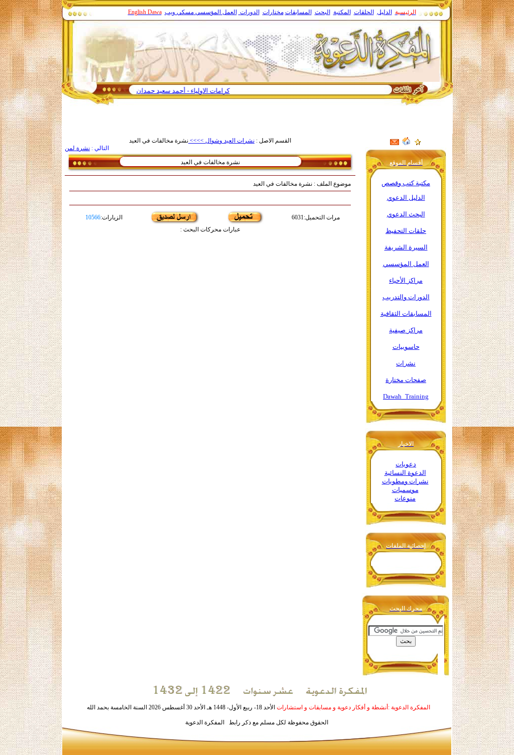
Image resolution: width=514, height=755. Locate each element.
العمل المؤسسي (216, 12)
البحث (322, 12)
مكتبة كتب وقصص (405, 183)
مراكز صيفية (406, 330)
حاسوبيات (406, 346)
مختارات (273, 12)
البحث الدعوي (406, 214)
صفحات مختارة (406, 380)
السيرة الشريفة (406, 247)
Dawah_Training (406, 396)
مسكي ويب (179, 12)
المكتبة (342, 12)
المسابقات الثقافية (406, 313)
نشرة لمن (77, 148)
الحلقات (364, 12)
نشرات (406, 363)
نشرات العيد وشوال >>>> (221, 140)
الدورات (249, 12)
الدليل (384, 12)
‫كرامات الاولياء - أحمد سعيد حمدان (198, 90)
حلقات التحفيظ (406, 230)
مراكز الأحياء (406, 280)
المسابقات (298, 12)
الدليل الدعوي (406, 197)
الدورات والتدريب (406, 297)
